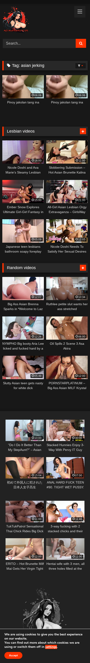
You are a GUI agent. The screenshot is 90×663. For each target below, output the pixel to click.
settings (51, 647)
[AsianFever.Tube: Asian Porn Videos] (37, 20)
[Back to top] (76, 649)
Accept (13, 655)
